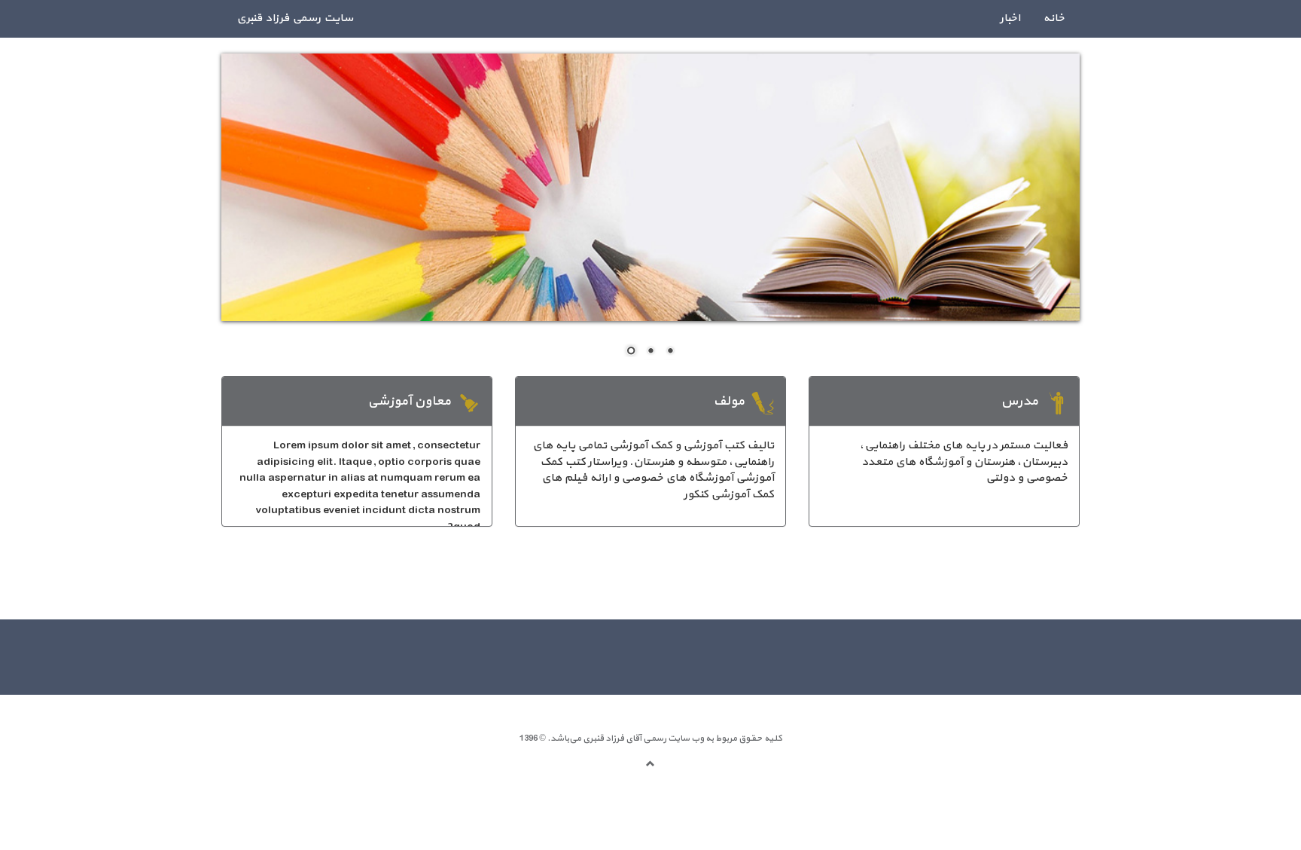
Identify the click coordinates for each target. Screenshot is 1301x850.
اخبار (1010, 18)
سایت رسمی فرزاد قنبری (294, 18)
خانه (1054, 18)
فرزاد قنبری (602, 738)
